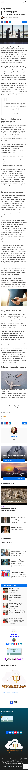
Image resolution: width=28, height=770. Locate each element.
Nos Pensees (15, 565)
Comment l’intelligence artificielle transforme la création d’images (17, 561)
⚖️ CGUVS (4, 766)
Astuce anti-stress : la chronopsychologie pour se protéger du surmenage (18, 551)
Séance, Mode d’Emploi (19, 766)
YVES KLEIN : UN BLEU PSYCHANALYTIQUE (9, 509)
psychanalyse (7, 418)
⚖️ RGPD (10, 766)
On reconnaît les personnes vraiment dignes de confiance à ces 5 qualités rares (16, 605)
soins (18, 418)
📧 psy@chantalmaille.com (7, 711)
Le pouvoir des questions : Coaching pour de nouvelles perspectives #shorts (18, 519)
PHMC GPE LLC (21, 763)
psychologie (13, 418)
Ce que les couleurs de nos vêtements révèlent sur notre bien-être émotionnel (18, 572)
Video (2, 506)
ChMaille (8, 17)
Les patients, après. (16, 527)
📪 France (3, 714)
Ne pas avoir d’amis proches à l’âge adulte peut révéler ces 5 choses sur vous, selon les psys (17, 612)
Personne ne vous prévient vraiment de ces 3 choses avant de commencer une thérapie (16, 620)
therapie (22, 418)
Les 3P (4, 416)
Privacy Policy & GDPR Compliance (9, 692)
